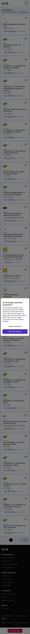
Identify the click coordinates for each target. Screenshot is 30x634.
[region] (15, 317)
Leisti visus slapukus (15, 331)
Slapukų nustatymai (15, 326)
